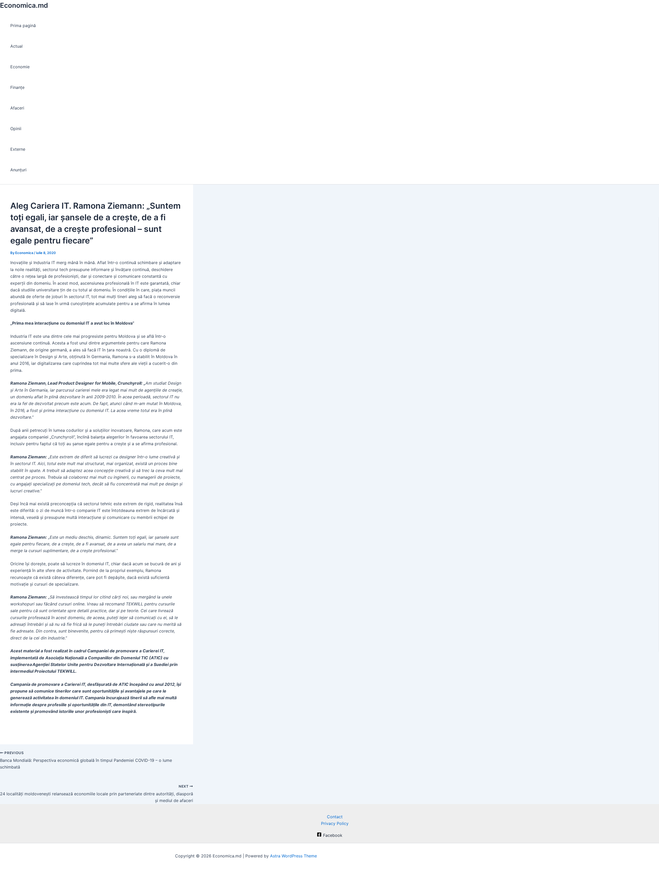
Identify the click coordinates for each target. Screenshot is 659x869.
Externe (17, 149)
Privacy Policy (335, 823)
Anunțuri (18, 169)
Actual (16, 46)
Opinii (15, 128)
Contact (335, 816)
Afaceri (17, 108)
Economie (20, 66)
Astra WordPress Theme (293, 855)
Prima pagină (23, 25)
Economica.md (24, 5)
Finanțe (17, 87)
